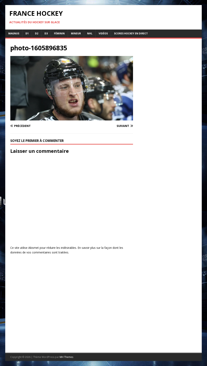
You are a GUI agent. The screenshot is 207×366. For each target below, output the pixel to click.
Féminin (59, 33)
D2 (36, 33)
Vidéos (103, 33)
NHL (89, 33)
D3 (46, 33)
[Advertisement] (167, 190)
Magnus (13, 33)
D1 (27, 33)
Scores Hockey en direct (131, 33)
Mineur (76, 33)
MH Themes (66, 357)
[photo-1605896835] (71, 118)
